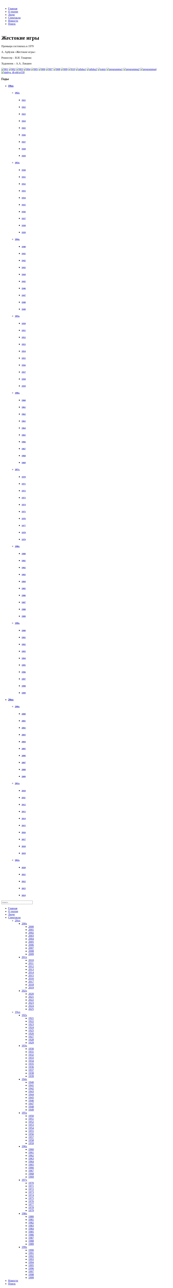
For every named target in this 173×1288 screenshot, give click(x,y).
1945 (24, 281)
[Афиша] (81, 69)
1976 (24, 519)
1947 (24, 295)
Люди (11, 14)
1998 (24, 686)
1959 (24, 386)
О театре (13, 11)
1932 (24, 184)
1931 (24, 177)
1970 (24, 477)
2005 (24, 749)
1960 (24, 400)
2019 (24, 853)
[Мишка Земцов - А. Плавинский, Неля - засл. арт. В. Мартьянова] (64, 69)
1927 (24, 142)
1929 (24, 156)
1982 (24, 568)
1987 (24, 602)
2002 (24, 728)
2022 (24, 881)
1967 (24, 449)
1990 (24, 631)
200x (17, 706)
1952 (24, 337)
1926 (24, 135)
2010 (24, 791)
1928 (24, 149)
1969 (24, 463)
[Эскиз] (102, 69)
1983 (24, 575)
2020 (24, 868)
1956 (24, 365)
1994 (24, 658)
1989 (24, 616)
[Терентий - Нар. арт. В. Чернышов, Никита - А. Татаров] (71, 69)
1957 (24, 372)
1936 (24, 212)
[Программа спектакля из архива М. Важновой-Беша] (148, 69)
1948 (24, 302)
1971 (24, 484)
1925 (24, 128)
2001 (24, 721)
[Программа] (114, 69)
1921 (24, 100)
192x (17, 93)
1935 (24, 205)
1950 (24, 323)
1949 (24, 309)
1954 (24, 351)
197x (17, 469)
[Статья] (12, 72)
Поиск (12, 23)
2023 (24, 888)
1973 (24, 498)
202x (17, 860)
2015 (24, 825)
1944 (24, 274)
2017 (24, 839)
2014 (24, 819)
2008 (24, 770)
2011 (24, 798)
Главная (12, 8)
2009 (24, 776)
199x (17, 623)
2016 (24, 832)
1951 (24, 330)
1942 (24, 261)
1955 (24, 358)
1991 (24, 637)
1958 (24, 379)
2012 (24, 805)
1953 (24, 344)
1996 (24, 672)
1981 (24, 561)
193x (17, 162)
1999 (24, 693)
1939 (24, 232)
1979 (24, 539)
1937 (24, 219)
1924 (24, 121)
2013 (24, 812)
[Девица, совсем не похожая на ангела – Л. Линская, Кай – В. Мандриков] (19, 69)
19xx (11, 85)
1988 (24, 609)
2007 (24, 763)
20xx (11, 699)
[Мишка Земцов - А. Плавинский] (49, 69)
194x (17, 239)
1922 (24, 107)
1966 (24, 442)
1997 (24, 679)
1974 (24, 505)
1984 (24, 582)
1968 (24, 456)
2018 (24, 846)
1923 (24, 114)
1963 (24, 421)
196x (17, 393)
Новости (13, 20)
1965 (24, 435)
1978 (24, 533)
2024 (24, 895)
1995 (24, 665)
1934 (24, 198)
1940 (24, 247)
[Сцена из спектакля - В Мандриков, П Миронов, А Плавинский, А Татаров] (27, 69)
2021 (24, 874)
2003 (24, 735)
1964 (24, 428)
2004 (24, 742)
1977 (24, 526)
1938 (24, 225)
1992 (24, 644)
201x (17, 783)
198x (17, 546)
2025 (31, 1009)
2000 (24, 714)
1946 (24, 288)
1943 (24, 268)
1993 (24, 651)
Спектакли (14, 17)
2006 (24, 756)
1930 (24, 170)
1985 (24, 588)
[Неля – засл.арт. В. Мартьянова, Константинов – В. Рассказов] (4, 69)
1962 (24, 414)
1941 (24, 254)
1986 (24, 595)
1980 (24, 554)
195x (17, 316)
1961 (24, 407)
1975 (24, 512)
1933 (24, 191)
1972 (24, 491)
